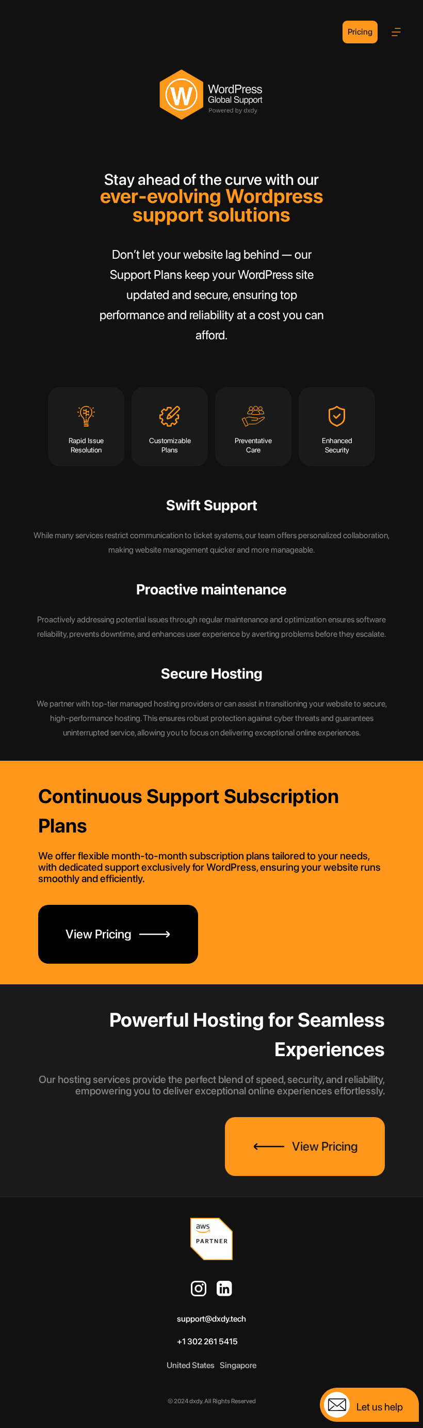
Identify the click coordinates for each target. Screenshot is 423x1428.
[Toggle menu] (396, 32)
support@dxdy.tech (211, 1319)
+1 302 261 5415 (207, 1341)
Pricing (360, 32)
